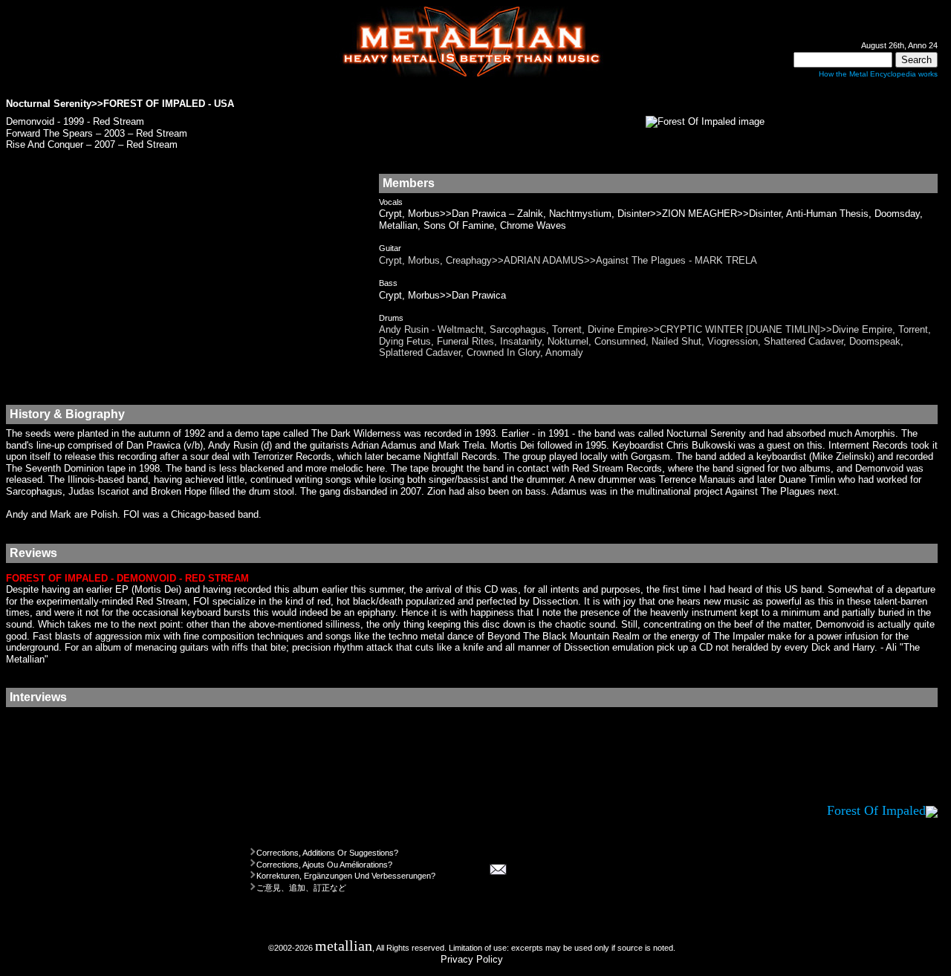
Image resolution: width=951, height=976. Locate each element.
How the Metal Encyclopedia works (878, 74)
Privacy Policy (472, 959)
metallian (343, 946)
